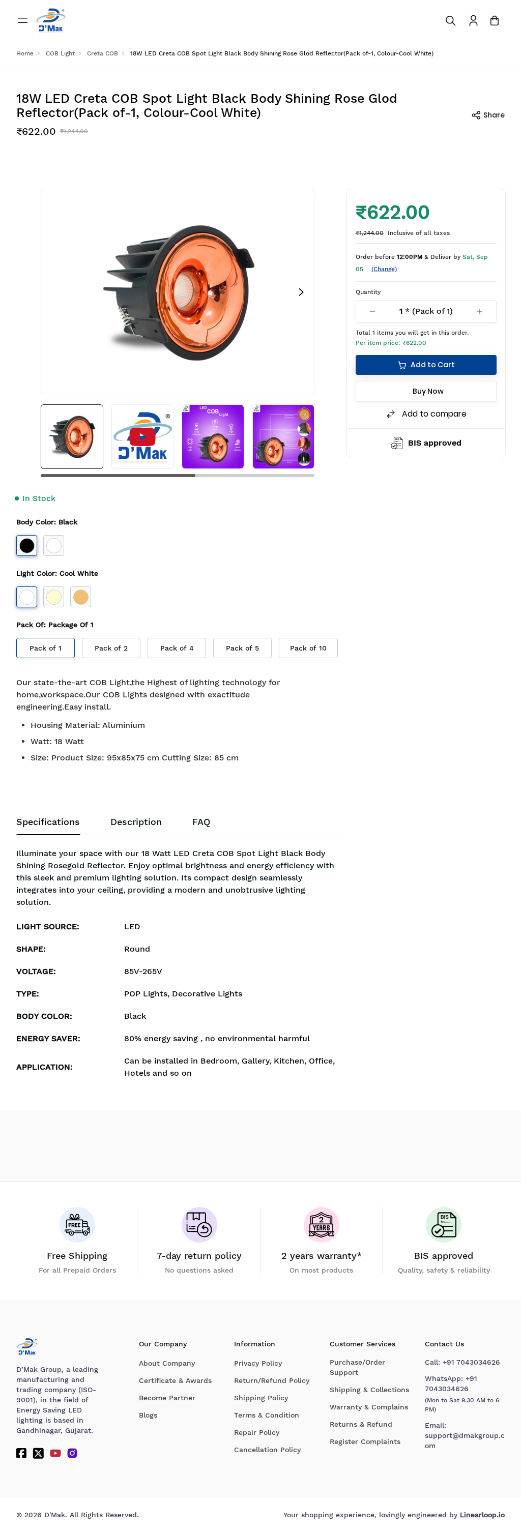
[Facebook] (21, 1453)
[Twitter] (38, 1453)
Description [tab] (136, 821)
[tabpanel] (179, 966)
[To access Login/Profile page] (473, 20)
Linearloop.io (482, 1515)
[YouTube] (55, 1453)
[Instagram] (72, 1453)
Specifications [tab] (48, 821)
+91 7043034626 (471, 1362)
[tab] (201, 822)
